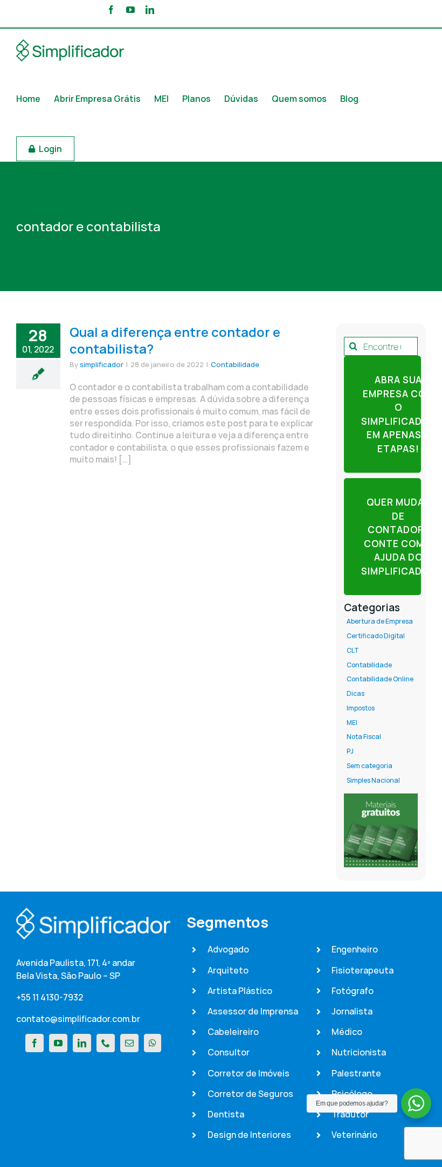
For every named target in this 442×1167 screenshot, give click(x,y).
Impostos (361, 708)
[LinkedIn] (82, 1043)
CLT (353, 650)
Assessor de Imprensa (253, 1011)
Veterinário (354, 1135)
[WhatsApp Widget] (416, 1103)
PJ (350, 751)
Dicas (355, 693)
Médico (347, 1032)
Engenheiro (355, 949)
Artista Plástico (240, 991)
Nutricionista (359, 1052)
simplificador (101, 364)
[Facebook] (34, 1043)
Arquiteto (228, 970)
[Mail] (129, 1043)
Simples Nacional (373, 780)
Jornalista (352, 1011)
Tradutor (350, 1114)
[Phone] (105, 1043)
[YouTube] (58, 1043)
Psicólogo (352, 1094)
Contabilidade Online (380, 679)
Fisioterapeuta (362, 970)
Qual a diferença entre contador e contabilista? (175, 340)
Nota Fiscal (364, 737)
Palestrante (356, 1073)
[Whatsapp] (152, 1043)
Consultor (229, 1052)
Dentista (226, 1114)
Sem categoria (369, 766)
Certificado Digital (376, 636)
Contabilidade (235, 364)
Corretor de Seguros (250, 1094)
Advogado (228, 949)
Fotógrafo (353, 991)
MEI (352, 723)
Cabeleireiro (233, 1032)
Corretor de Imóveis (248, 1073)
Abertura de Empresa (380, 621)
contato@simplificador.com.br (78, 1019)
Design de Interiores (249, 1135)
